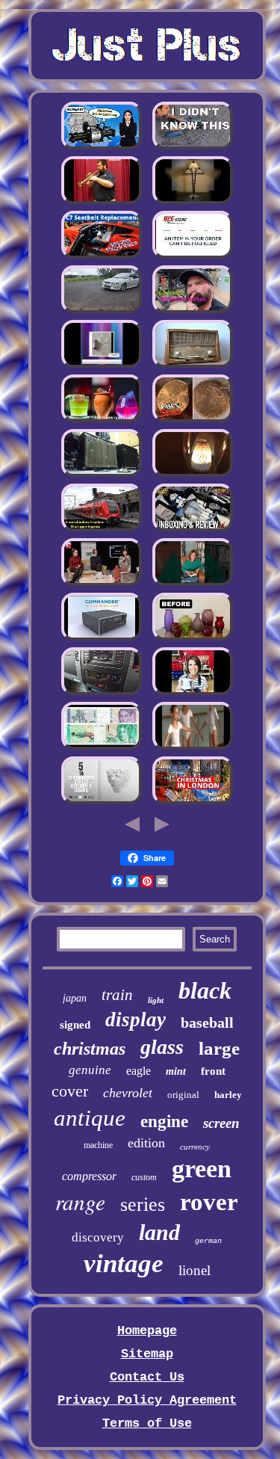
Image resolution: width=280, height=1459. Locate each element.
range (80, 1201)
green (201, 1168)
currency (195, 1146)
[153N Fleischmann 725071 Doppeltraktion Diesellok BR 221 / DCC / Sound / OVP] (101, 529)
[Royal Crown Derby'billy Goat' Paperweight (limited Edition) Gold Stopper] (192, 257)
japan (75, 998)
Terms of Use (147, 1423)
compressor (89, 1176)
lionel (194, 1270)
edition (146, 1142)
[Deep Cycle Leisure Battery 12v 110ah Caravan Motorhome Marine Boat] (192, 148)
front (213, 1071)
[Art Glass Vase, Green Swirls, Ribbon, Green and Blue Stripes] (192, 639)
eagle (138, 1070)
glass (162, 1046)
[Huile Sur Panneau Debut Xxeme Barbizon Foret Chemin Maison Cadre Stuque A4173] (101, 584)
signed (75, 1025)
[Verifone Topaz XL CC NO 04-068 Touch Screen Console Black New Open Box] (101, 639)
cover (70, 1091)
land (159, 1232)
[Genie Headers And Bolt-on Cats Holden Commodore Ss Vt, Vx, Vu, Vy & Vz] (101, 311)
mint (176, 1071)
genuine (90, 1070)
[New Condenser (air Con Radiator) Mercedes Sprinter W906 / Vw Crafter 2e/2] (101, 693)
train (117, 995)
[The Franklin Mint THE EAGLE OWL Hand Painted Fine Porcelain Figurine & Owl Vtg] (192, 584)
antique (89, 1118)
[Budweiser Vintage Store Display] (101, 366)
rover (209, 1201)
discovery (98, 1237)
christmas (89, 1048)
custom (144, 1177)
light (156, 1000)
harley (228, 1094)
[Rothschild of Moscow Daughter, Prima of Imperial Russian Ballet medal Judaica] (192, 748)
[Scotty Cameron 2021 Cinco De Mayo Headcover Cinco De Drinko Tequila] (101, 420)
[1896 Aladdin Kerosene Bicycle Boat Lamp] (192, 475)
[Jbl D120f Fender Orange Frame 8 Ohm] (101, 475)
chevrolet (127, 1092)
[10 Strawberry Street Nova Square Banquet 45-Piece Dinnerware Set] (101, 802)
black (204, 990)
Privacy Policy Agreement (147, 1400)
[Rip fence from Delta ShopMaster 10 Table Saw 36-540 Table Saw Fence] (192, 311)
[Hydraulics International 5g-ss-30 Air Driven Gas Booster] (101, 148)
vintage (124, 1263)
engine (164, 1121)
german (208, 1241)
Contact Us (147, 1377)
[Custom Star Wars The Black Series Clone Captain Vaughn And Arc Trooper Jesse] (192, 529)
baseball (207, 1022)
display (135, 1019)
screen (221, 1123)
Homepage (147, 1331)
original (183, 1094)
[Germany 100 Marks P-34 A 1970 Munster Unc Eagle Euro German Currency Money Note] (101, 748)
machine (98, 1145)
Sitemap (147, 1354)
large (219, 1048)
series (142, 1204)
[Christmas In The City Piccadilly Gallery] (192, 802)
